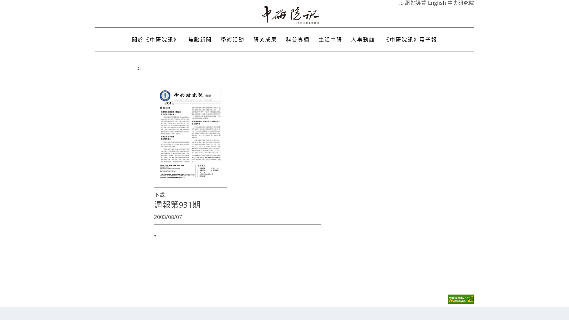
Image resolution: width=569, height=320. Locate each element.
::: (138, 67)
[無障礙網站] (461, 302)
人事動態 (363, 39)
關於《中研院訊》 (155, 39)
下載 (159, 194)
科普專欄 (298, 39)
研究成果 (265, 39)
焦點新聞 (200, 39)
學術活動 (232, 39)
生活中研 (330, 39)
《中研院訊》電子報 (410, 39)
